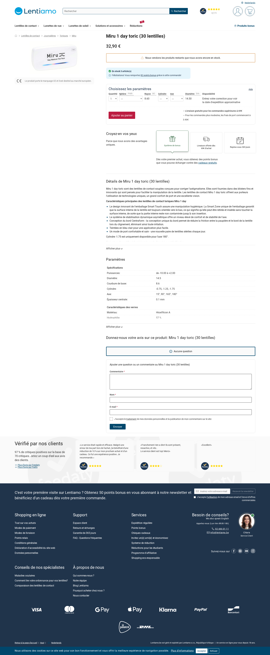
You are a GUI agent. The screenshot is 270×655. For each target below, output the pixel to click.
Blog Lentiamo (81, 585)
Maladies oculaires (25, 575)
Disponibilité (208, 94)
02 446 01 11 (222, 528)
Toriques (64, 35)
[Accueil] (16, 36)
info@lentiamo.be (219, 532)
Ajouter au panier (121, 115)
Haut (42, 642)
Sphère (125, 93)
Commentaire (117, 371)
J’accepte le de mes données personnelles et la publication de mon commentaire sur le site (162, 418)
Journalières (50, 35)
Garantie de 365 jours (84, 533)
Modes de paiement (25, 528)
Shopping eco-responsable (145, 558)
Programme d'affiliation (144, 553)
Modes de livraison (25, 533)
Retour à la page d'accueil (26, 642)
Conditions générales (26, 543)
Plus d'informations (182, 650)
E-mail (114, 406)
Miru (74, 35)
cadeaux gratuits (207, 162)
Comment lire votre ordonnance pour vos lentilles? (41, 580)
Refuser (214, 650)
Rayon (150, 93)
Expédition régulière (141, 523)
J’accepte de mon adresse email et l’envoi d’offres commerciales (226, 499)
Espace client (80, 523)
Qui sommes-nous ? (83, 575)
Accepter (201, 650)
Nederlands (250, 2)
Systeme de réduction (142, 543)
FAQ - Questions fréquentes (87, 538)
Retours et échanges (84, 528)
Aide (251, 89)
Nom (113, 394)
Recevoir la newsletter (243, 491)
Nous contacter (81, 595)
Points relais (21, 538)
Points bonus (138, 528)
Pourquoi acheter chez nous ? (88, 590)
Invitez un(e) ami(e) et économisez (149, 538)
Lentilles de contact (30, 35)
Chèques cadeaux (140, 533)
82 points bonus (148, 75)
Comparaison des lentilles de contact (34, 585)
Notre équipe (79, 580)
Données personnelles (26, 553)
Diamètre (192, 93)
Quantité (113, 94)
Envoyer (117, 426)
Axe (172, 93)
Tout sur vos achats (25, 523)
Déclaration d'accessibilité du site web (35, 548)
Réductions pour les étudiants (147, 548)
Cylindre (162, 93)
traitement (131, 418)
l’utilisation (212, 497)
